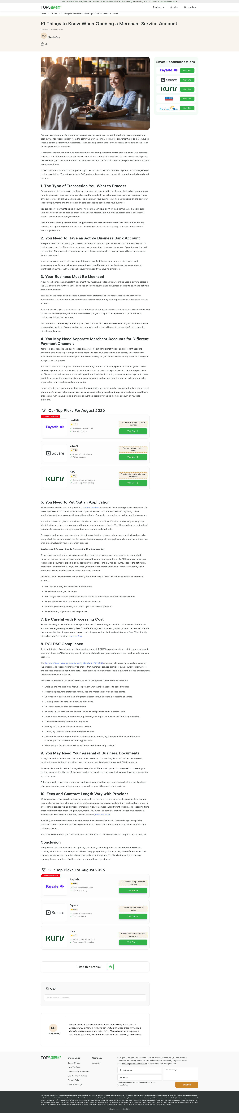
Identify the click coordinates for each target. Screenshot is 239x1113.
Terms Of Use (74, 1063)
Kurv (72, 471)
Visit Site (131, 431)
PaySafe (74, 419)
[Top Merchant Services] (51, 7)
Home (43, 14)
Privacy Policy (74, 1080)
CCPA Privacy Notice (77, 1076)
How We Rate (74, 1067)
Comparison (190, 7)
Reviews (157, 7)
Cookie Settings (75, 1084)
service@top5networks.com (134, 1063)
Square (74, 445)
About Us (96, 1063)
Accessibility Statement (78, 1071)
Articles (174, 7)
